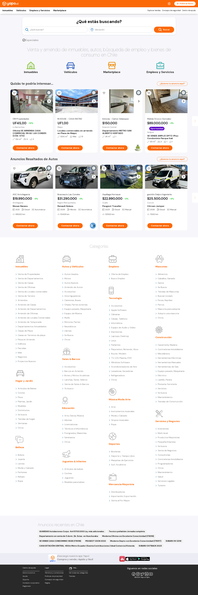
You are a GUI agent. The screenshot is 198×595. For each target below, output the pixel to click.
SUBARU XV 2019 (173, 541)
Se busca (22, 414)
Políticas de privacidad (53, 576)
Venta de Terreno (26, 296)
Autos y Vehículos (73, 266)
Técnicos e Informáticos (76, 428)
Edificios (22, 343)
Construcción (163, 337)
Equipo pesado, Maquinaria (77, 309)
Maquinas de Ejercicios (122, 460)
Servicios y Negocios (167, 421)
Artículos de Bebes (27, 388)
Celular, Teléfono (119, 318)
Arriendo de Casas (27, 304)
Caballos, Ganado (166, 278)
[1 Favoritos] (14, 93)
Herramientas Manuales (169, 362)
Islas (20, 352)
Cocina (21, 392)
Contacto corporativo (31, 583)
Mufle (67, 317)
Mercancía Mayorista (121, 484)
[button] (49, 101)
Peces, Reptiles (165, 300)
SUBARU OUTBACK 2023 (150, 546)
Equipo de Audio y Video (123, 327)
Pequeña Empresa (167, 441)
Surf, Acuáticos (118, 464)
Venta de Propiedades (29, 274)
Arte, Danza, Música (74, 415)
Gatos (161, 282)
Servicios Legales (166, 481)
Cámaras (115, 314)
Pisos (20, 397)
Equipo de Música (73, 313)
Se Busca (68, 335)
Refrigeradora (118, 375)
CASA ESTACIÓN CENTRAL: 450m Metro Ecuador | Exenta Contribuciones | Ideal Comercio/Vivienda (86, 546)
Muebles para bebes (74, 482)
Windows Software (120, 362)
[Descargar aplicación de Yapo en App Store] (131, 559)
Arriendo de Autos (73, 287)
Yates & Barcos (71, 359)
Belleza (19, 447)
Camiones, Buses (72, 300)
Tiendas (72, 576)
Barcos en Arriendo (73, 371)
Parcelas (22, 348)
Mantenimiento (165, 397)
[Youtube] (151, 574)
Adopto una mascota (168, 313)
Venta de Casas (25, 282)
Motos (67, 278)
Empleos (114, 266)
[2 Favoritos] (148, 168)
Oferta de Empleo (119, 274)
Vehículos (21, 10)
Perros (161, 304)
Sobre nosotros (29, 573)
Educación (68, 408)
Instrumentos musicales (122, 411)
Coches (68, 473)
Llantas (68, 330)
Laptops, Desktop (120, 336)
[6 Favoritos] (104, 93)
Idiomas (68, 420)
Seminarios (69, 437)
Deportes (114, 444)
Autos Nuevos (71, 282)
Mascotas (161, 266)
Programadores (165, 463)
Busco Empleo (118, 278)
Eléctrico (162, 375)
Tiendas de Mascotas (168, 291)
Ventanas (22, 423)
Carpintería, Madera (167, 344)
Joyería (21, 459)
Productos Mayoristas (169, 437)
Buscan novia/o (165, 296)
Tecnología (115, 298)
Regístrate (27, 586)
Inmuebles (7, 10)
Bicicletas (115, 451)
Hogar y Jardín (24, 380)
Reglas (47, 583)
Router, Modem (118, 353)
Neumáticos (70, 326)
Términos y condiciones (54, 573)
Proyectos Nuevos (27, 361)
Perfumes (22, 472)
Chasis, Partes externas (76, 304)
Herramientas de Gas (168, 366)
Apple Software (118, 310)
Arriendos (22, 300)
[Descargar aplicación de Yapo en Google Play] (144, 559)
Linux (113, 340)
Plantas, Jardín (25, 401)
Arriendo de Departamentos (32, 309)
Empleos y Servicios (39, 10)
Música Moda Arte (120, 399)
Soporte (26, 579)
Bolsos (21, 455)
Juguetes (69, 477)
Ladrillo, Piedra (165, 379)
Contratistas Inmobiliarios (170, 349)
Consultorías (164, 455)
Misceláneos (164, 353)
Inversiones (163, 428)
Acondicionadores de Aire (124, 366)
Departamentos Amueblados (32, 326)
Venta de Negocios (167, 450)
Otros (21, 427)
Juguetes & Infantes (74, 461)
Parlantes (115, 344)
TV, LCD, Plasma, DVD (121, 358)
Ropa (20, 481)
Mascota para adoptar (169, 309)
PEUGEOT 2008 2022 (95, 541)
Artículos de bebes (73, 469)
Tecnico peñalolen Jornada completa (127, 531)
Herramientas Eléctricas (169, 358)
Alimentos (163, 274)
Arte (113, 406)
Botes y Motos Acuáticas (76, 375)
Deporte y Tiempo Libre (123, 456)
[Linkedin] (146, 574)
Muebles (22, 406)
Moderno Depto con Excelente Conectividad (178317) (135, 541)
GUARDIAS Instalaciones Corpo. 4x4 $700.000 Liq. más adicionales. (72, 531)
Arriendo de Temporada (29, 322)
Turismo (162, 485)
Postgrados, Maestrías (75, 433)
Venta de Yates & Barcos (76, 384)
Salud (160, 476)
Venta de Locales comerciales (32, 291)
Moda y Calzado (26, 468)
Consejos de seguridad (171, 10)
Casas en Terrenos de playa (31, 335)
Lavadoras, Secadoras (122, 371)
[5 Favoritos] (59, 93)
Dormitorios (23, 410)
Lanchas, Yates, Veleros (75, 379)
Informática (116, 323)
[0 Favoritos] (148, 93)
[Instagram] (138, 574)
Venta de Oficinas (26, 287)
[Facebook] (133, 574)
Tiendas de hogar (26, 419)
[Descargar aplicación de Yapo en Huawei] (122, 559)
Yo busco (69, 388)
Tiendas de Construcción (170, 401)
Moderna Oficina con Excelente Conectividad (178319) (128, 536)
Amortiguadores (72, 296)
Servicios (162, 388)
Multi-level (163, 433)
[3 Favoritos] (104, 168)
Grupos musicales (120, 420)
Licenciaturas (71, 424)
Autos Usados (71, 274)
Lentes (21, 463)
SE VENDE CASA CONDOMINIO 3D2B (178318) (60, 541)
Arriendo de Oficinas (28, 313)
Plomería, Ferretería (167, 384)
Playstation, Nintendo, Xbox (124, 349)
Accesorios (70, 291)
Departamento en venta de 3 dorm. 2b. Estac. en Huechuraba (68, 536)
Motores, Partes (72, 322)
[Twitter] (142, 574)
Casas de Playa (25, 330)
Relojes (21, 476)
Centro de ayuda (189, 10)
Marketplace (59, 10)
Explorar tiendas (154, 10)
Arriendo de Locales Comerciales (34, 317)
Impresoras (116, 331)
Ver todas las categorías (78, 573)
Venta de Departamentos (30, 278)
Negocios (22, 356)
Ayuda (25, 576)
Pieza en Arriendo (26, 339)
